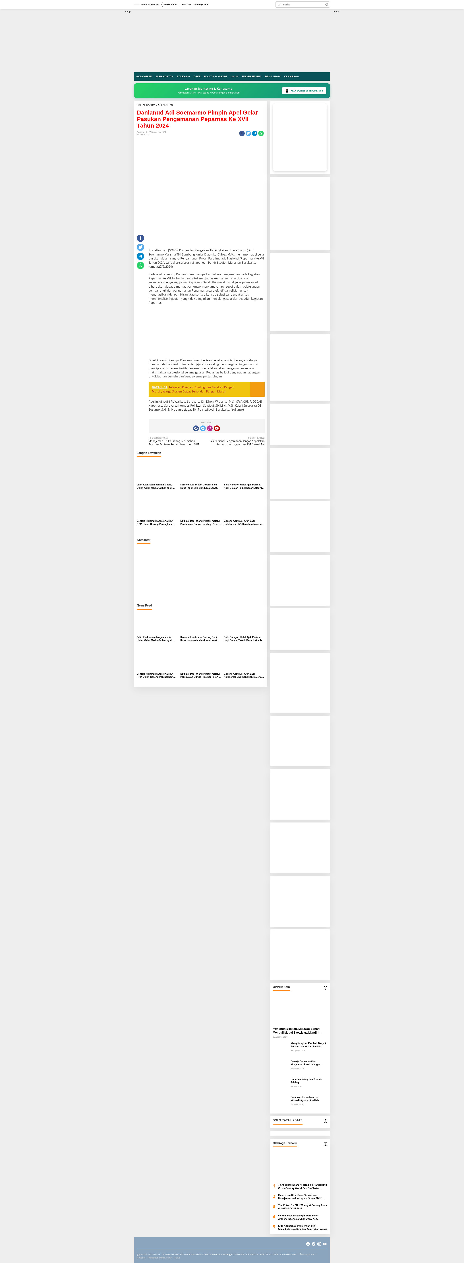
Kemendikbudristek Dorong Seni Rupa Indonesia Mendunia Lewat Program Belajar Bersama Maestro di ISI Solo (199, 486)
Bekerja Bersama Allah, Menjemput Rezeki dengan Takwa (305, 1063)
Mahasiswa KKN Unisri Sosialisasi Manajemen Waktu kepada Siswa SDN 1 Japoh (300, 1197)
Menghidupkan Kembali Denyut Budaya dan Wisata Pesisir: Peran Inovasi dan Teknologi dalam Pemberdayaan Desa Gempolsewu (308, 1045)
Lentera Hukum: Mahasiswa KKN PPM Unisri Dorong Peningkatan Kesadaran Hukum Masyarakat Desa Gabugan (157, 523)
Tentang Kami (307, 1254)
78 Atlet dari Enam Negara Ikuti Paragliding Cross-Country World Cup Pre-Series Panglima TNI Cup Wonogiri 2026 (302, 1186)
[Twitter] (203, 428)
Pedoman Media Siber (160, 1257)
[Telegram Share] (254, 133)
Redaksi (141, 1257)
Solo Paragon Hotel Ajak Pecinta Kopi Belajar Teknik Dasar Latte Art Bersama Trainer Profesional (243, 486)
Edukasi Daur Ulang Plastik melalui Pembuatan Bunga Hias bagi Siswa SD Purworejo (200, 523)
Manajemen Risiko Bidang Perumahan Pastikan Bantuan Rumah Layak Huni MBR (174, 441)
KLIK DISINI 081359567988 (304, 90)
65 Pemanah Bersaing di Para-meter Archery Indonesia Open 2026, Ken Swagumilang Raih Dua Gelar (298, 1217)
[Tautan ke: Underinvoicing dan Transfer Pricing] (280, 1085)
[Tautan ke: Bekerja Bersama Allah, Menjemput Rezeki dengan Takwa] (280, 1067)
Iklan (177, 1257)
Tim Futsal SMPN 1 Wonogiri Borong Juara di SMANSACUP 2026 (302, 1207)
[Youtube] (217, 428)
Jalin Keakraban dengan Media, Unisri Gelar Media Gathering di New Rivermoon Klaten (154, 486)
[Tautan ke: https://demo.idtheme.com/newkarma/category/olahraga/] (325, 1144)
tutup (127, 11)
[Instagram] (210, 428)
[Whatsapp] (261, 133)
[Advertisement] (200, 574)
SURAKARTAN (143, 135)
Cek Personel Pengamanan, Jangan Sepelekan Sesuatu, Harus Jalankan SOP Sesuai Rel (237, 441)
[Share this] (242, 133)
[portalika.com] (232, 40)
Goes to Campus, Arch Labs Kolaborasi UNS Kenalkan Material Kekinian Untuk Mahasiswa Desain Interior (243, 523)
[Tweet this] (248, 133)
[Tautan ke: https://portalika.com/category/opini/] (325, 988)
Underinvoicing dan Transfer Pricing (307, 1081)
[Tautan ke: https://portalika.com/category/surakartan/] (325, 1121)
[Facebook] (196, 428)
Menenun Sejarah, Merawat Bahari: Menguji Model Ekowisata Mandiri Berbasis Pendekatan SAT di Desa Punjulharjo (296, 1031)
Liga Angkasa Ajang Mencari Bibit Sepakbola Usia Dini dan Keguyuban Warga (302, 1227)
